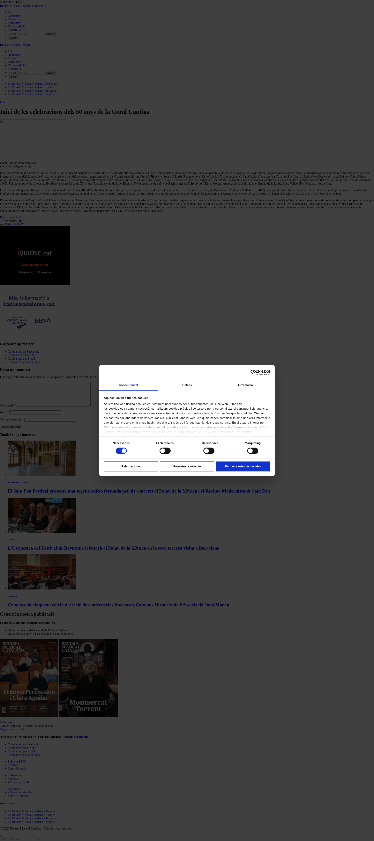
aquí (181, 432)
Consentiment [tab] (128, 385)
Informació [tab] (245, 385)
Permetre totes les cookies (243, 466)
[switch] (165, 451)
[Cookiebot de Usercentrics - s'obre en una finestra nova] (253, 372)
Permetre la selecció (187, 466)
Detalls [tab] (187, 385)
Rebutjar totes (131, 466)
